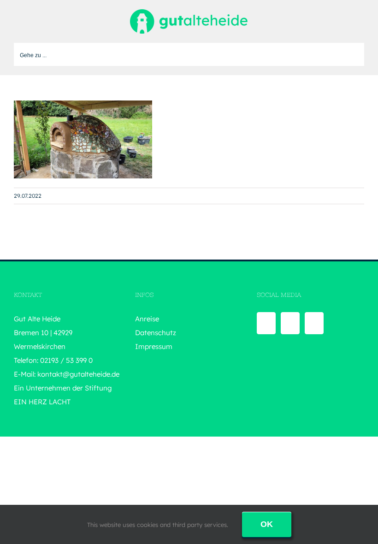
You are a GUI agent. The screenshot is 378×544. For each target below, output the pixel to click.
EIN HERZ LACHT (42, 401)
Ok (266, 524)
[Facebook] (266, 323)
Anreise (147, 318)
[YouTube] (290, 323)
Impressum (153, 346)
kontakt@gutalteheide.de (78, 374)
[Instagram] (314, 323)
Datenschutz (155, 332)
